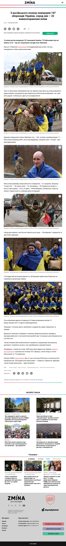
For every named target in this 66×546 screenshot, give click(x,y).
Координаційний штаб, (33, 367)
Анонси (4, 530)
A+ (25, 29)
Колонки (4, 528)
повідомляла (19, 358)
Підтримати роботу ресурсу (53, 524)
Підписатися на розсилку (53, 529)
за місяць (40, 459)
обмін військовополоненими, (47, 367)
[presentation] (7, 465)
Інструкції (5, 526)
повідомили (22, 47)
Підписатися (50, 33)
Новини (4, 521)
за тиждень (31, 459)
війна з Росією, (22, 367)
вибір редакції (57, 459)
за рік (48, 459)
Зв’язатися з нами (53, 533)
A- (29, 29)
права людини (7, 370)
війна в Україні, (13, 367)
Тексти (4, 523)
